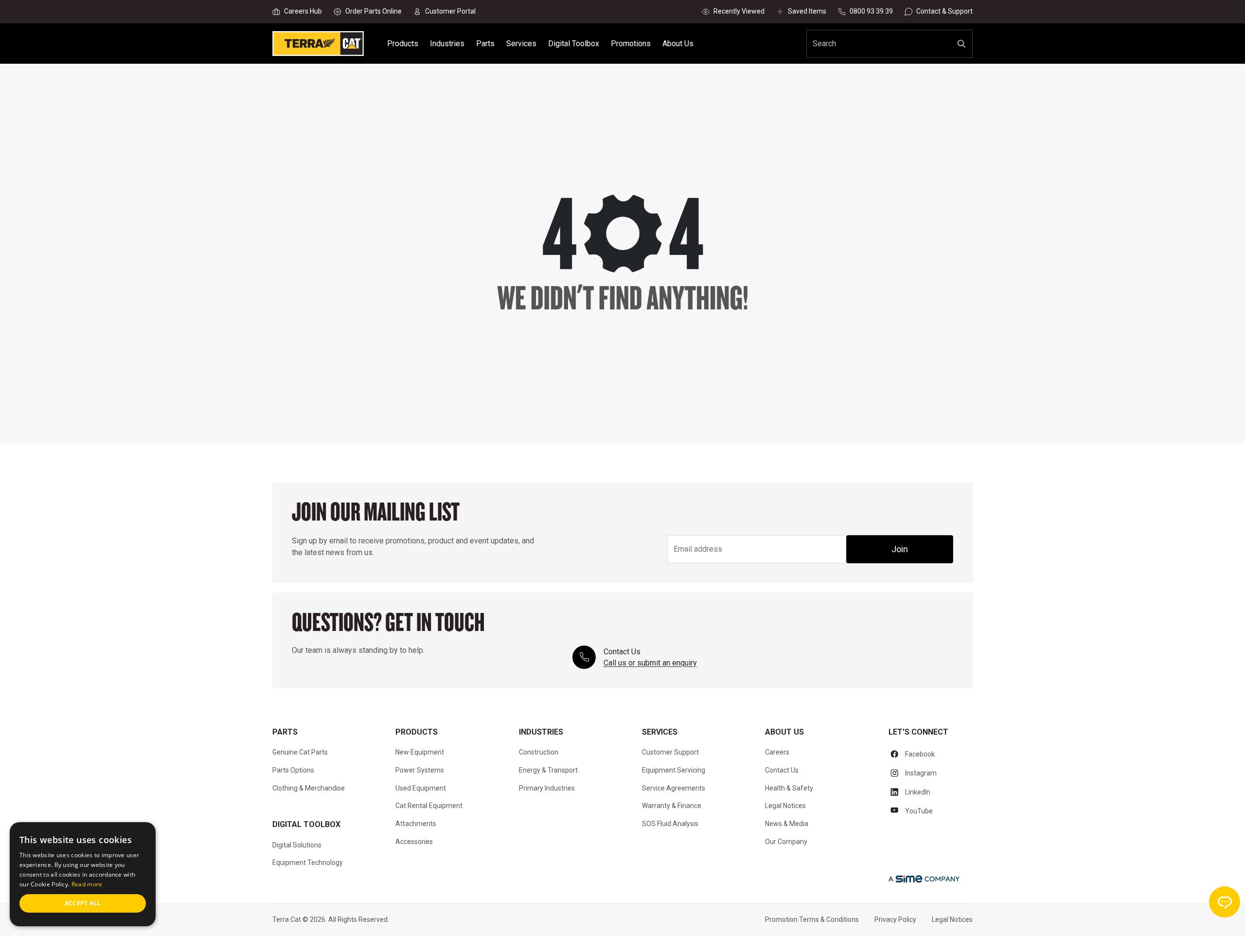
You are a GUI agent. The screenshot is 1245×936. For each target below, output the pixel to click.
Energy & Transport (548, 770)
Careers (777, 752)
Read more (87, 884)
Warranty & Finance (671, 806)
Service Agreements (673, 788)
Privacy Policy (895, 919)
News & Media (786, 824)
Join (899, 549)
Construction (538, 752)
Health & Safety (789, 788)
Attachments (415, 824)
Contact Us (782, 770)
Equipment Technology (307, 862)
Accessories (414, 842)
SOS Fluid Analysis (670, 824)
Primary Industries (547, 788)
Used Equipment (420, 788)
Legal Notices (785, 806)
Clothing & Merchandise (308, 788)
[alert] (83, 874)
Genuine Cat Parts (300, 752)
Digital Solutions (296, 845)
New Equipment (419, 752)
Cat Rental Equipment (428, 806)
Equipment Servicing (673, 770)
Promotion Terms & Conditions (812, 919)
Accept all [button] (83, 903)
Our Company (786, 842)
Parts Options (293, 770)
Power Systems (419, 770)
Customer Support (670, 752)
